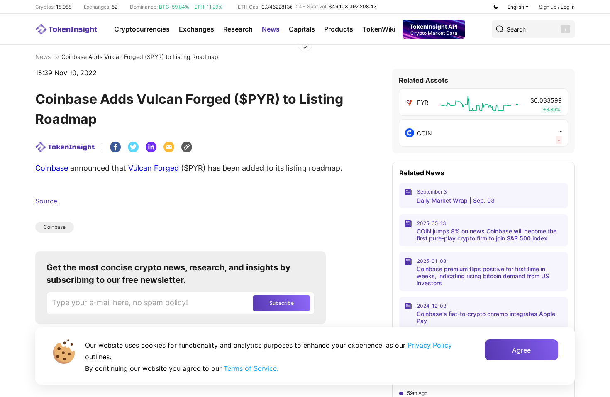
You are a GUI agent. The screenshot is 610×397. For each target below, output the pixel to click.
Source (46, 201)
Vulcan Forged (153, 168)
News (271, 29)
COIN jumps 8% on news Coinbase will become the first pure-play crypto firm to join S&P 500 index (486, 235)
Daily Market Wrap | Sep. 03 (456, 200)
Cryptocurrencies (142, 29)
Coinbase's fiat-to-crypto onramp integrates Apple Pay (486, 317)
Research (238, 29)
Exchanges (196, 29)
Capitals (302, 29)
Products (338, 29)
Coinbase (51, 168)
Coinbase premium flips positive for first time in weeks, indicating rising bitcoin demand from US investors (483, 276)
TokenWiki (378, 29)
